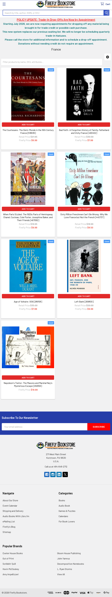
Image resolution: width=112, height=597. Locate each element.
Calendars (63, 516)
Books (62, 500)
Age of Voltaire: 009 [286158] (28, 301)
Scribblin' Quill (9, 563)
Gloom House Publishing (69, 553)
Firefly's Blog (9, 526)
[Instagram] (53, 474)
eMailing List (9, 521)
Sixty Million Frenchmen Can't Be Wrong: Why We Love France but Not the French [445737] (84, 216)
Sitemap (7, 532)
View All (61, 574)
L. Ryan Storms (64, 569)
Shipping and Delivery (13, 510)
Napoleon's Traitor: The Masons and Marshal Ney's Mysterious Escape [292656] (28, 384)
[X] (65, 474)
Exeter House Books (13, 553)
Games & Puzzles (67, 510)
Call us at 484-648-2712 (56, 466)
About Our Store (10, 500)
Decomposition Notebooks (70, 563)
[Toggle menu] (4, 4)
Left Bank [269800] (84, 301)
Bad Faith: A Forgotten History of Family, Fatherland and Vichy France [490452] (84, 131)
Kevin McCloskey (11, 569)
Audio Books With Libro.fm (16, 516)
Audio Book (64, 505)
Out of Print (8, 558)
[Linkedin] (59, 474)
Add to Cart (28, 124)
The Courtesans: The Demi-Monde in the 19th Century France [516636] (28, 131)
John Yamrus (63, 558)
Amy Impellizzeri (11, 574)
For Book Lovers (67, 521)
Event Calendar (10, 505)
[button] (107, 57)
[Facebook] (46, 474)
